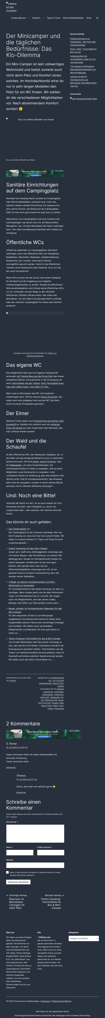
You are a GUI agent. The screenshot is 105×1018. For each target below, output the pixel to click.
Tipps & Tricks (53, 18)
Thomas (13, 681)
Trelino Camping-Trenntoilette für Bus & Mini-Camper (34, 638)
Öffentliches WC (51, 700)
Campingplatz (47, 695)
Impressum (45, 1001)
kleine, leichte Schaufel (44, 461)
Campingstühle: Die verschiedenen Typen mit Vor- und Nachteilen (83, 59)
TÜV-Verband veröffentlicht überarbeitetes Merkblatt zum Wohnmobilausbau (83, 69)
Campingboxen (18, 18)
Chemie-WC (44, 697)
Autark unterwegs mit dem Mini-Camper (28, 548)
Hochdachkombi (45, 683)
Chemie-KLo (59, 695)
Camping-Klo (48, 692)
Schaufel (55, 703)
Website (9, 860)
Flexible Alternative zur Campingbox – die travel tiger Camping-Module (83, 42)
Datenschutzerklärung (61, 1001)
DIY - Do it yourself (56, 681)
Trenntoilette (59, 709)
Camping (60, 689)
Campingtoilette (57, 678)
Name (9, 847)
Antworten (11, 767)
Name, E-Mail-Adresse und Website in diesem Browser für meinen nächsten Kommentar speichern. (35, 873)
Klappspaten (16, 465)
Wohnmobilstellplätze (73, 18)
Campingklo (59, 692)
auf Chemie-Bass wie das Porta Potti (34, 376)
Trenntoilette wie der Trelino (25, 383)
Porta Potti (46, 703)
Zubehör (36, 18)
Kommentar (12, 822)
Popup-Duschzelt (49, 397)
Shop (88, 18)
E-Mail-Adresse (44, 847)
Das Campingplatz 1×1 (19, 529)
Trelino (55, 706)
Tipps (61, 703)
